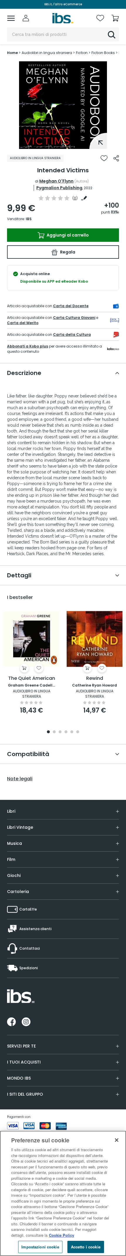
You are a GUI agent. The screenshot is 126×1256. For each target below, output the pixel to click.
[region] (63, 1193)
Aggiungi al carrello (67, 235)
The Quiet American (31, 678)
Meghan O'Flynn (56, 181)
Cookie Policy (61, 1235)
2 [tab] (54, 732)
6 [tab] (77, 732)
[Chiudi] (116, 1140)
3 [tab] (60, 732)
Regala (67, 252)
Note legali (20, 779)
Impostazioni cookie (40, 1247)
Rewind (94, 678)
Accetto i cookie (86, 1247)
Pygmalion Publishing (59, 188)
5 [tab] (72, 732)
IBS (29, 218)
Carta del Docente (70, 305)
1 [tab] (63, 144)
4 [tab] (66, 732)
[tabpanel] (63, 105)
